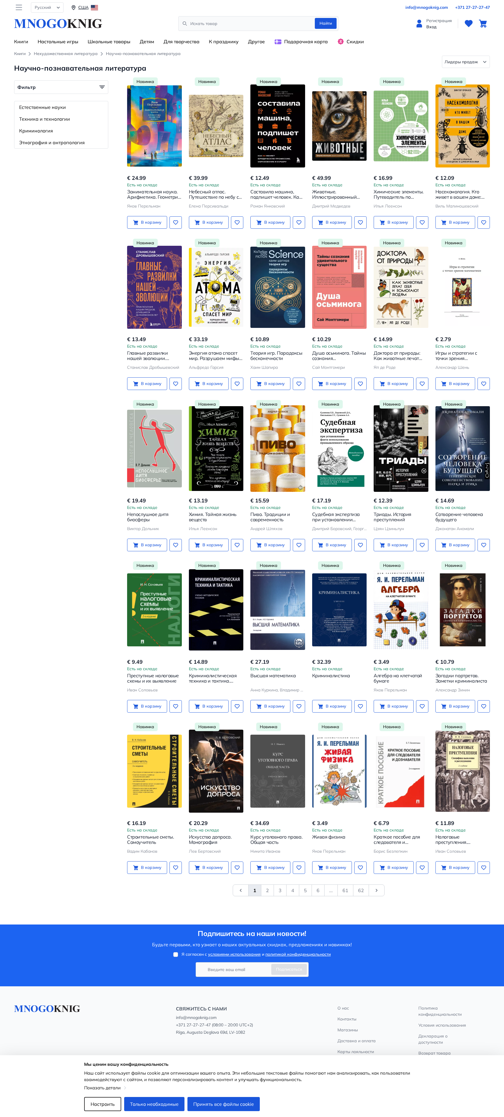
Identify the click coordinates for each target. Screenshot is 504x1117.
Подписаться (289, 969)
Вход (431, 26)
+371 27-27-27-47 (472, 7)
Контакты (346, 1019)
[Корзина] (483, 23)
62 (361, 890)
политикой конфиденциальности (298, 954)
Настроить (103, 1104)
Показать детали (102, 1088)
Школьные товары (109, 41)
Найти (326, 23)
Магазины (347, 1030)
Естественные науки (42, 107)
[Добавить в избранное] (175, 222)
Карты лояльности (355, 1051)
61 (345, 890)
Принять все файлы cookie (223, 1104)
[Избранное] (469, 23)
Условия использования (442, 1025)
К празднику (224, 41)
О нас (343, 1008)
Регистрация (439, 20)
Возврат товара (434, 1053)
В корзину (151, 222)
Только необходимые (154, 1104)
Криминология (36, 131)
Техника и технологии (44, 119)
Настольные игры (58, 41)
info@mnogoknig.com (426, 7)
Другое (256, 41)
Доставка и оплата (356, 1040)
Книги (21, 41)
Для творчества (181, 41)
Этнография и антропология (52, 142)
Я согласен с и (256, 954)
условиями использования (234, 954)
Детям (147, 41)
